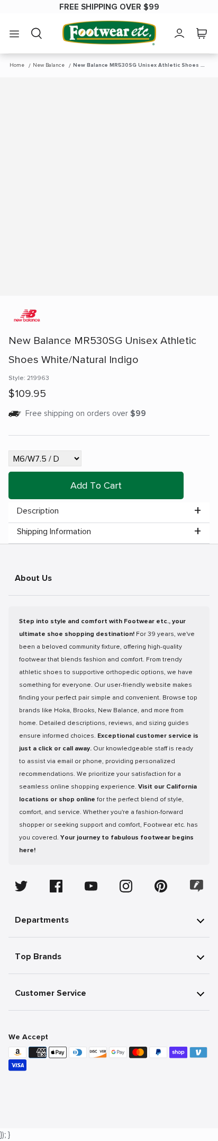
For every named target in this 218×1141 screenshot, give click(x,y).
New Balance (49, 65)
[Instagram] (126, 886)
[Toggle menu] (14, 33)
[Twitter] (21, 886)
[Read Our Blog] (197, 886)
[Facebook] (56, 886)
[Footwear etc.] (109, 33)
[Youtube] (91, 886)
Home (17, 65)
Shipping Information (54, 531)
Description (38, 511)
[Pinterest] (161, 886)
